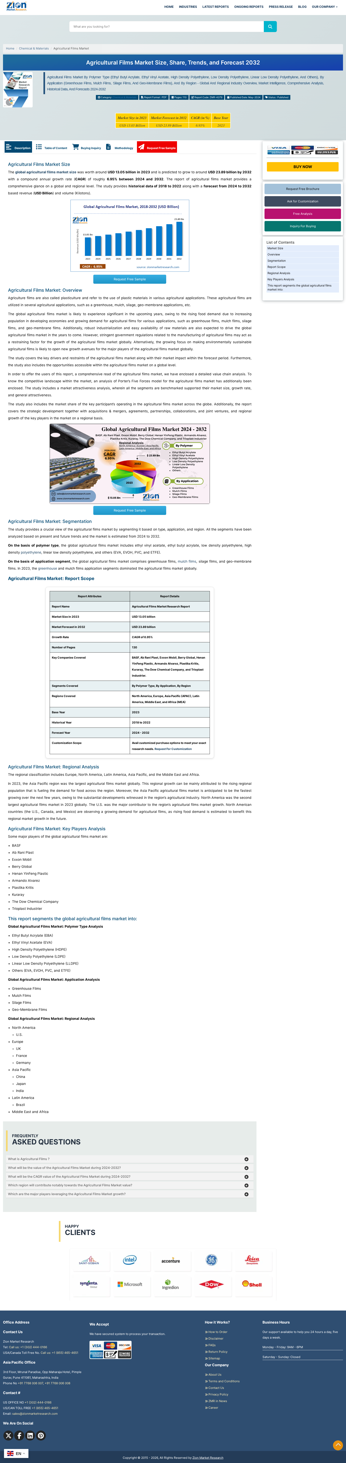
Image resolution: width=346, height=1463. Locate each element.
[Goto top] (338, 1445)
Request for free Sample (173, 44)
